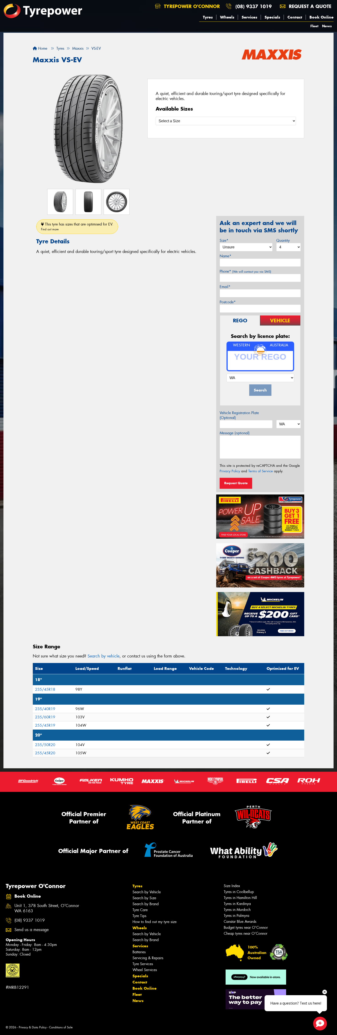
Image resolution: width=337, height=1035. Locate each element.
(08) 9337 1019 (253, 6)
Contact (294, 17)
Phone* (245, 271)
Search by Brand (146, 904)
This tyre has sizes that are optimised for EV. (77, 226)
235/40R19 (45, 708)
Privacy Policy (230, 471)
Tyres (208, 17)
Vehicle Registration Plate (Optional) (239, 415)
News (327, 26)
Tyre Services (143, 964)
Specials (272, 17)
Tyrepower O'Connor (191, 6)
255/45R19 (45, 725)
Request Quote (236, 483)
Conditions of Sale (61, 1027)
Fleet (314, 26)
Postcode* (228, 302)
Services (249, 17)
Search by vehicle (103, 656)
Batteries (139, 952)
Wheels (227, 17)
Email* (225, 286)
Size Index (232, 885)
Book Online (321, 17)
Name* (225, 256)
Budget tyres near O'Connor (246, 927)
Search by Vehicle (147, 892)
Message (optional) (235, 433)
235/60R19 (45, 717)
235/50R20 (45, 744)
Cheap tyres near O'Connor (245, 933)
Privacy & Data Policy (33, 1027)
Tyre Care (140, 909)
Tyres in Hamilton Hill (240, 897)
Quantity (283, 240)
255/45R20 (45, 753)
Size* (224, 240)
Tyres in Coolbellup (239, 891)
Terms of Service (260, 471)
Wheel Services (145, 969)
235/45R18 (45, 689)
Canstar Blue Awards (240, 921)
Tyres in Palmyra (236, 915)
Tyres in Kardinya (237, 903)
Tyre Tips (139, 915)
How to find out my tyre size (155, 921)
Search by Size (144, 898)
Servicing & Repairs (148, 958)
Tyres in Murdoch (237, 909)
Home (42, 48)
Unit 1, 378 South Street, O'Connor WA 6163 (46, 908)
